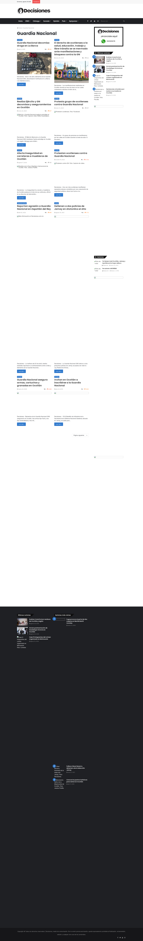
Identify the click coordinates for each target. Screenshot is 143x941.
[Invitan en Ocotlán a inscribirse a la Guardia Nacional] (71, 403)
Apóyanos (73, 21)
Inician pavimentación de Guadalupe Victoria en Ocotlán (115, 68)
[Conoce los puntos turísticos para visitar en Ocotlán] (59, 851)
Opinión (56, 21)
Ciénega (36, 21)
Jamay (56, 203)
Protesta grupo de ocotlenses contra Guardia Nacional (71, 103)
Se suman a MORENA (109, 268)
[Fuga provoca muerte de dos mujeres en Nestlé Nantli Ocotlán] (59, 691)
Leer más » (21, 84)
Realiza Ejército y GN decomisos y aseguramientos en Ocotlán (34, 104)
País (63, 21)
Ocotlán (57, 40)
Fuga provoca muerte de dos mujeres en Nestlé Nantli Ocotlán (76, 621)
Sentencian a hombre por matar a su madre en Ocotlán (115, 91)
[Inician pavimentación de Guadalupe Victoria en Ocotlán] (99, 69)
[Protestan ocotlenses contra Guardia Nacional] (71, 174)
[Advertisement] (90, 9)
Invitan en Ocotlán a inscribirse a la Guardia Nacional (67, 382)
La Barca (20, 40)
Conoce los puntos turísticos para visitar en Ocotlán (76, 781)
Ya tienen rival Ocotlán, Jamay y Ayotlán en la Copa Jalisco (113, 262)
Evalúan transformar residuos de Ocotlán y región (114, 59)
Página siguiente (79, 435)
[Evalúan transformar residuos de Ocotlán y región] (99, 60)
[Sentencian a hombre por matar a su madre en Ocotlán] (99, 94)
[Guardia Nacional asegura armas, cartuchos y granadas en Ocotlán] (34, 403)
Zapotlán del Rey (22, 203)
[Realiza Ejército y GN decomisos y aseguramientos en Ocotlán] (34, 124)
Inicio (20, 21)
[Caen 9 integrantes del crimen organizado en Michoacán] (99, 81)
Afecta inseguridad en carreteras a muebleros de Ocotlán (32, 156)
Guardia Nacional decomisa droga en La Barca (33, 44)
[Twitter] (91, 21)
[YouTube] (94, 21)
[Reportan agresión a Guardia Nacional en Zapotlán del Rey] (34, 288)
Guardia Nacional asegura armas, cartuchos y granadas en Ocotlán (32, 382)
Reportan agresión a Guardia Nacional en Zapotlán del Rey (34, 208)
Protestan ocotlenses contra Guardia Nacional (70, 155)
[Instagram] (98, 21)
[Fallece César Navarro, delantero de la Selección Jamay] (59, 771)
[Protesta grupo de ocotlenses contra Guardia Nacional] (71, 122)
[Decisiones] (34, 10)
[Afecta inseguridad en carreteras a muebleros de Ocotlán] (34, 176)
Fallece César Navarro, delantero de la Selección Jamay (75, 768)
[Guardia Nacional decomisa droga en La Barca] (34, 63)
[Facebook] (87, 21)
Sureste (46, 21)
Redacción (105, 265)
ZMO (27, 21)
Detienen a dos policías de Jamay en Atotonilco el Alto (70, 208)
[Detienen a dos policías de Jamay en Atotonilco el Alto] (71, 288)
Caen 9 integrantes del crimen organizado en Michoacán (114, 77)
